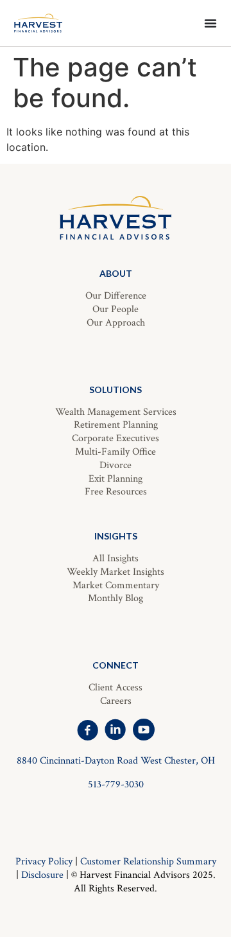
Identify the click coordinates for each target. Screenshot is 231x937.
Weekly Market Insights (115, 572)
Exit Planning (115, 479)
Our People (115, 309)
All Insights (115, 558)
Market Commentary (116, 585)
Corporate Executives (115, 438)
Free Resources (116, 491)
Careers (116, 701)
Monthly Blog (115, 598)
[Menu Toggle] (210, 23)
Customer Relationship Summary (148, 861)
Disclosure (42, 875)
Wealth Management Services (115, 412)
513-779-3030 (116, 784)
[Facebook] (87, 729)
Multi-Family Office (115, 452)
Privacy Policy (44, 861)
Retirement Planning (116, 425)
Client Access (115, 687)
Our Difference (115, 295)
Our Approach (116, 322)
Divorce (115, 465)
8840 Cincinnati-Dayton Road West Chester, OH (116, 760)
